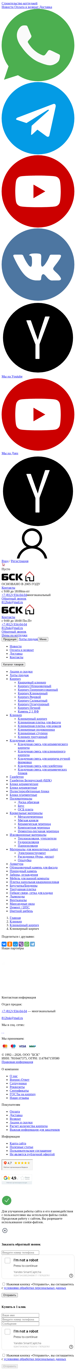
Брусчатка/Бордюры (23, 885)
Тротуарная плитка (23, 889)
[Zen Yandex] (38, 372)
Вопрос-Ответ (19, 1079)
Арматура (16, 863)
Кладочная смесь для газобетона (40, 766)
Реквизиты (17, 1087)
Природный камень (23, 871)
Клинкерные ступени (33, 733)
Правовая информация (17, 1062)
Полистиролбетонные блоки (29, 791)
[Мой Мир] (15, 944)
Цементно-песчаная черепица (38, 831)
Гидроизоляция (28, 842)
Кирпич (15, 678)
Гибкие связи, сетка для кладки (31, 893)
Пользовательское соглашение (30, 1150)
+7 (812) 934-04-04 (14, 595)
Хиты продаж (28, 639)
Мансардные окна (22, 903)
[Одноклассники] (9, 944)
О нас (14, 1076)
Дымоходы (17, 896)
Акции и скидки (21, 671)
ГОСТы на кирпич (22, 1094)
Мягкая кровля (28, 820)
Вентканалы (18, 900)
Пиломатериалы (21, 798)
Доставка (45, 7)
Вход (5, 561)
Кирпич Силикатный (32, 700)
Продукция (9, 639)
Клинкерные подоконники (36, 729)
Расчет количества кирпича (29, 1126)
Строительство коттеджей (19, 3)
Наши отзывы (19, 1098)
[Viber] (21, 944)
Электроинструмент (32, 853)
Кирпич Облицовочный (34, 686)
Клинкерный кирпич (32, 718)
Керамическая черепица (34, 824)
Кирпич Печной (29, 707)
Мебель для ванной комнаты (29, 878)
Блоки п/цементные (23, 795)
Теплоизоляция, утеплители (37, 838)
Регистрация (19, 561)
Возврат (15, 1118)
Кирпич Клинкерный (33, 693)
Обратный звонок (14, 598)
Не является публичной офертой (32, 1154)
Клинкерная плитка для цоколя (39, 726)
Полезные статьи (21, 1147)
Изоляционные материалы (28, 834)
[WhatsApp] (26, 944)
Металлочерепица (30, 816)
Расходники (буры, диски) (36, 856)
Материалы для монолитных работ (34, 849)
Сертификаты (19, 1090)
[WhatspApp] (38, 80)
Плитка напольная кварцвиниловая (34, 882)
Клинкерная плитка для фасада (39, 722)
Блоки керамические (24, 784)
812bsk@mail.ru (12, 602)
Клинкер (16, 715)
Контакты (8, 587)
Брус (21, 805)
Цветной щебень (21, 911)
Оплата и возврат (26, 7)
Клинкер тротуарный (32, 737)
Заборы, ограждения (24, 874)
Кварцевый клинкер (32, 682)
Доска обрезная (28, 802)
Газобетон (17, 776)
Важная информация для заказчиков (35, 1129)
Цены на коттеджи (14, 635)
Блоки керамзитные (23, 787)
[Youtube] (38, 226)
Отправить (9, 1295)
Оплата (15, 1111)
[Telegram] (38, 153)
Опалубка (24, 860)
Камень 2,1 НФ (28, 711)
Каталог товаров (13, 664)
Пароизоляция (28, 845)
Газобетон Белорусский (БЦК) (31, 780)
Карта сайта (18, 1143)
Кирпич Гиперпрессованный (38, 689)
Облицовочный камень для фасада (34, 867)
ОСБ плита (25, 809)
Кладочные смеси (22, 740)
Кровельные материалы (26, 813)
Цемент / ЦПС (20, 907)
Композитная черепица (34, 827)
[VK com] (38, 299)
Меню (43, 639)
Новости (8, 7)
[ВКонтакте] (4, 944)
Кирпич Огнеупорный (33, 704)
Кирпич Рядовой (29, 697)
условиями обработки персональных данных (35, 1288)
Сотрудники (18, 1083)
